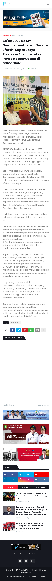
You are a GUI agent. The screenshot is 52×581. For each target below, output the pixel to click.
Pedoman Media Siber (16, 576)
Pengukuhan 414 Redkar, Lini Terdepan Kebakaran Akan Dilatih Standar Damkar (30, 525)
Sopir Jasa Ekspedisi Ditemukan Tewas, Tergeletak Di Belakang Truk (31, 496)
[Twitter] (18, 330)
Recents (26, 487)
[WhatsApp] (31, 330)
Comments (41, 487)
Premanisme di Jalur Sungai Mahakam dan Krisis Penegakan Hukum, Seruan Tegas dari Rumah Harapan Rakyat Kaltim (32, 511)
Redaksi (32, 576)
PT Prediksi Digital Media (27, 570)
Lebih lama (43, 405)
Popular (10, 487)
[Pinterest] (25, 330)
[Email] (37, 330)
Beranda (7, 36)
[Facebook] (12, 330)
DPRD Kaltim (18, 36)
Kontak (43, 576)
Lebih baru (9, 405)
